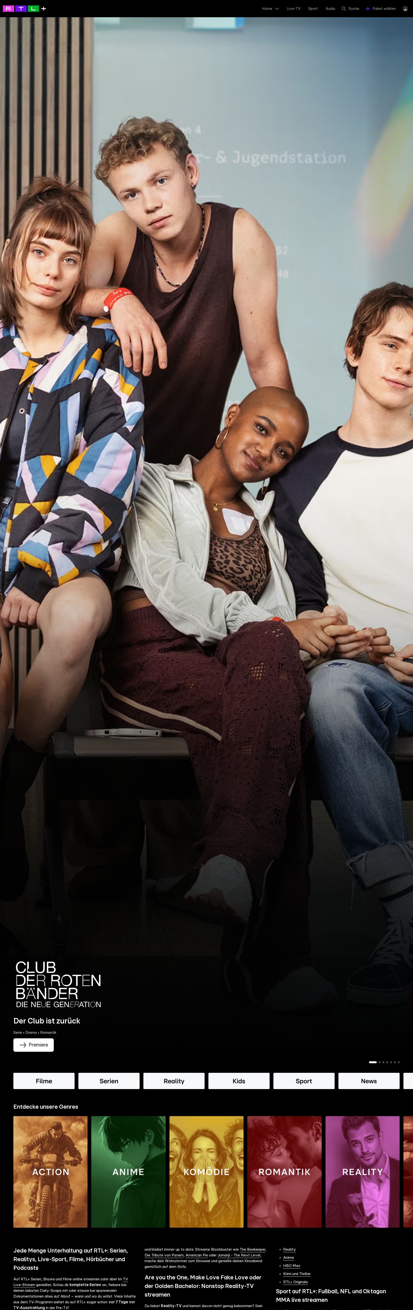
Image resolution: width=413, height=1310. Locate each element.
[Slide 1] (373, 1062)
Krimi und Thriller (297, 1274)
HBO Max (291, 1266)
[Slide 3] (383, 1062)
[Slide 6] (395, 1062)
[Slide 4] (387, 1062)
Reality (289, 1249)
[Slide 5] (391, 1062)
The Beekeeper (252, 1249)
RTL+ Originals (295, 1282)
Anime (288, 1257)
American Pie (196, 1255)
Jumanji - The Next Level (239, 1255)
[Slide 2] (379, 1062)
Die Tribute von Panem (164, 1255)
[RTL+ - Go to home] (24, 8)
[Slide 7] (399, 1062)
